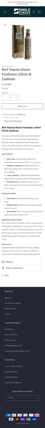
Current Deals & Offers (13, 366)
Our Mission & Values (13, 303)
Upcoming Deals (11, 372)
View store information (13, 121)
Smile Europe (25, 423)
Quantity (5, 93)
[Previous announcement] (4, 3)
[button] (4, 12)
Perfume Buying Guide (13, 345)
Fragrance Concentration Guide (17, 351)
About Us (8, 298)
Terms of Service (11, 335)
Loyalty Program (11, 377)
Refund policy (10, 340)
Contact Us (9, 329)
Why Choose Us (11, 309)
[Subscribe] (36, 398)
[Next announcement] (40, 3)
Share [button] (7, 275)
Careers (8, 314)
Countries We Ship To (13, 382)
